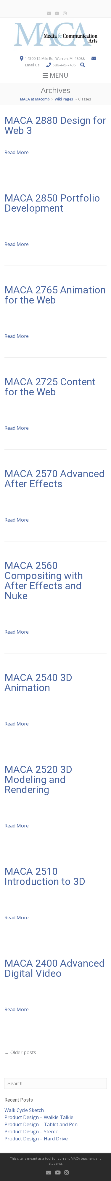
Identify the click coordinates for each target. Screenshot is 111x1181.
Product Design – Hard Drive (36, 1138)
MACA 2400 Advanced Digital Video (54, 968)
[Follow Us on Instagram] (63, 13)
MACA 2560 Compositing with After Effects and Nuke (43, 581)
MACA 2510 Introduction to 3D (44, 876)
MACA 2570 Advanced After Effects (54, 479)
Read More (16, 152)
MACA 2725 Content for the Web (50, 387)
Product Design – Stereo (31, 1131)
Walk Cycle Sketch (24, 1110)
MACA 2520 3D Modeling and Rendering (38, 779)
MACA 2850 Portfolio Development (52, 203)
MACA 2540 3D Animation (38, 682)
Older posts (20, 1052)
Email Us (32, 65)
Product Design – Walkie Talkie (38, 1117)
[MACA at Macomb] (56, 49)
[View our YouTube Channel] (56, 13)
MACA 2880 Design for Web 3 (55, 125)
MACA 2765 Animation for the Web (55, 295)
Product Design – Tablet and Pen (41, 1124)
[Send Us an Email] (48, 13)
